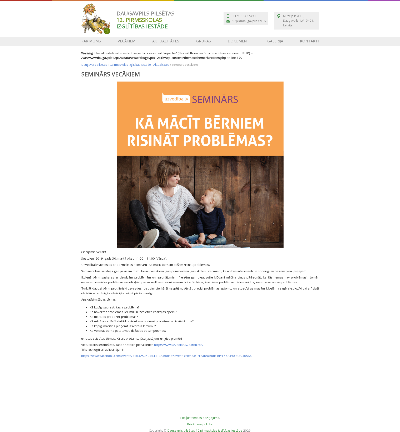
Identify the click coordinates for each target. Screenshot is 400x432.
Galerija (275, 40)
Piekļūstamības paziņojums (199, 418)
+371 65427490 (244, 16)
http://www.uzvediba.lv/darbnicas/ (179, 345)
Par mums (91, 40)
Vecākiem (126, 40)
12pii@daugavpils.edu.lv (249, 21)
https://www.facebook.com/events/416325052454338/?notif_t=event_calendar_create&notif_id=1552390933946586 (166, 356)
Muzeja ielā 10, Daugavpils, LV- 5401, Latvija (298, 20)
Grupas (203, 40)
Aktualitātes (165, 40)
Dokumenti (239, 40)
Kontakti (309, 40)
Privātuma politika (199, 424)
